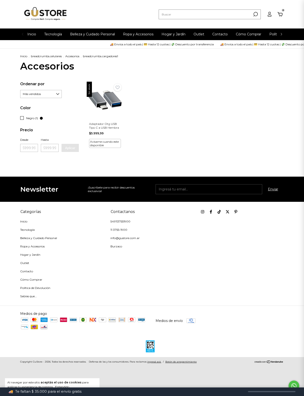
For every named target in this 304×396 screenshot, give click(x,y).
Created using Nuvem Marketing (152, 61)
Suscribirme (192, 44)
